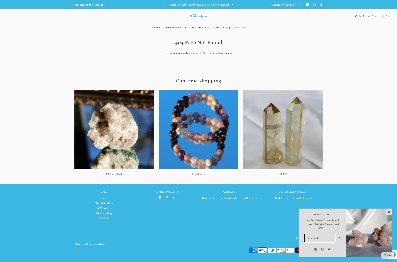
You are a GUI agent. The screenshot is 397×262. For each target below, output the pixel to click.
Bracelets (198, 174)
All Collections (103, 208)
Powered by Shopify (97, 244)
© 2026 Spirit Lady (81, 244)
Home (104, 198)
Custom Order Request (89, 4)
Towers (282, 174)
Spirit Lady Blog (222, 27)
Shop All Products (104, 203)
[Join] (339, 238)
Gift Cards (240, 27)
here (210, 53)
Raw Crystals (114, 174)
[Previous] (165, 4)
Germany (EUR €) (284, 4)
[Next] (232, 4)
